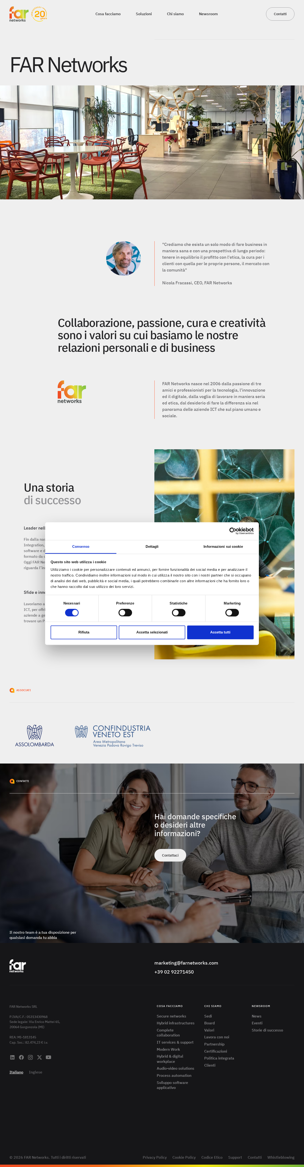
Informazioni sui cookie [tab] (223, 546)
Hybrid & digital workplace (170, 1059)
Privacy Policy (155, 1157)
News (256, 1016)
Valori (209, 1030)
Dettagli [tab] (152, 546)
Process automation (174, 1075)
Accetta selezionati (152, 632)
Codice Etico (212, 1157)
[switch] (125, 612)
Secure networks (171, 1016)
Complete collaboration (168, 1033)
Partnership (214, 1044)
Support (235, 1157)
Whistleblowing (280, 1157)
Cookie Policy (184, 1157)
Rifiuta (83, 632)
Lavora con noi (216, 1037)
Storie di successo (267, 1030)
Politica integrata (219, 1058)
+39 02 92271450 (174, 972)
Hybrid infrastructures (176, 1023)
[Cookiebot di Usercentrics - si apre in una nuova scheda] (233, 530)
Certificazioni (215, 1051)
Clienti (209, 1065)
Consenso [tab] (80, 546)
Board (209, 1023)
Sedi (208, 1016)
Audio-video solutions (175, 1068)
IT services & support (175, 1042)
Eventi (257, 1023)
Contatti (255, 1157)
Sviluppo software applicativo (172, 1085)
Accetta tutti (220, 632)
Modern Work (168, 1049)
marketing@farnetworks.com (186, 963)
